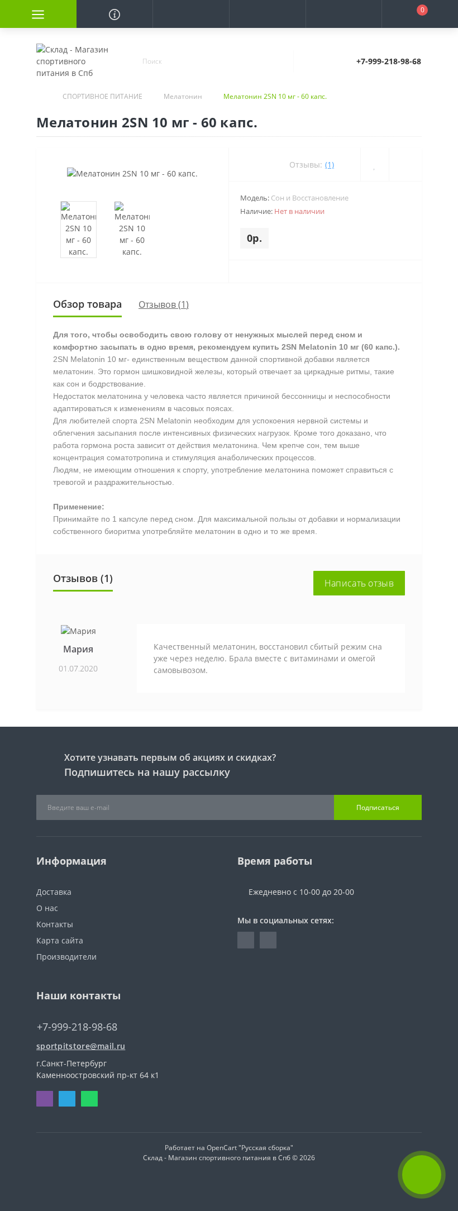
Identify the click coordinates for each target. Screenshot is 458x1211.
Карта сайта (59, 940)
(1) (329, 164)
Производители (66, 956)
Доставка (53, 891)
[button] (190, 14)
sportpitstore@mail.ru (80, 1046)
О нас (47, 908)
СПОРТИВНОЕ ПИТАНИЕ (102, 96)
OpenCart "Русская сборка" (250, 1147)
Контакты (54, 924)
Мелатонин (183, 96)
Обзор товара (87, 304)
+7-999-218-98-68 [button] (77, 1027)
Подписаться (377, 807)
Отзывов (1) (164, 304)
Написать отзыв (359, 583)
